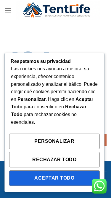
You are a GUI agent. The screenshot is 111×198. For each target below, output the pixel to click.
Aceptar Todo (54, 177)
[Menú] (8, 10)
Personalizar (54, 141)
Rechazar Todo (54, 159)
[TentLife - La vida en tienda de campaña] (58, 10)
